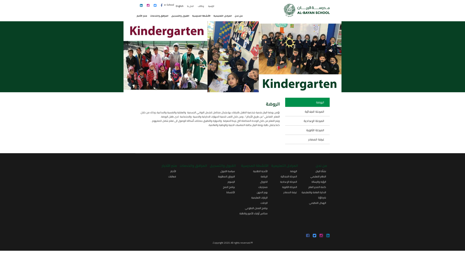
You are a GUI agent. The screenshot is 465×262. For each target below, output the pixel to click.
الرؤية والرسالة (319, 181)
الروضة (320, 102)
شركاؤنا (322, 197)
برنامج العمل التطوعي (256, 208)
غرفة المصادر (316, 139)
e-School (169, 4)
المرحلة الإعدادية (314, 121)
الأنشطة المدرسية (201, 16)
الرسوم (231, 181)
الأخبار (173, 171)
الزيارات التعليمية (259, 197)
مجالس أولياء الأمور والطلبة (253, 213)
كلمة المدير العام (317, 187)
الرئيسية (211, 6)
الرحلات (264, 203)
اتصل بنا (190, 6)
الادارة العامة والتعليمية (314, 192)
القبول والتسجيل (180, 16)
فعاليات (172, 176)
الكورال (264, 181)
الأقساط (231, 192)
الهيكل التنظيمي (317, 203)
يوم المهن (262, 192)
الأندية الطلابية (260, 171)
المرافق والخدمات (159, 16)
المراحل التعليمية (222, 16)
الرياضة (264, 176)
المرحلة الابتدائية (314, 111)
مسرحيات (263, 187)
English (179, 6)
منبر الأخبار (142, 16)
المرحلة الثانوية (315, 130)
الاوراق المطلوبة (226, 176)
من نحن (239, 16)
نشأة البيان (321, 171)
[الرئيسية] (307, 8)
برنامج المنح (229, 187)
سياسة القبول (227, 171)
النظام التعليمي (318, 176)
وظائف (201, 6)
